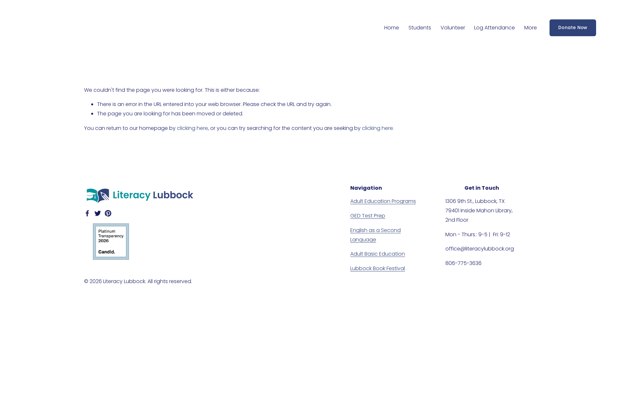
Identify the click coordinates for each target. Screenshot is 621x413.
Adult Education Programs (383, 201)
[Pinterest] (108, 213)
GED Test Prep (367, 215)
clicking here (192, 128)
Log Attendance (494, 27)
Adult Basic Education (377, 254)
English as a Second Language (375, 235)
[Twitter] (97, 213)
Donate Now (572, 28)
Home (391, 27)
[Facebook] (87, 213)
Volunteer (453, 27)
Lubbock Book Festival (377, 268)
